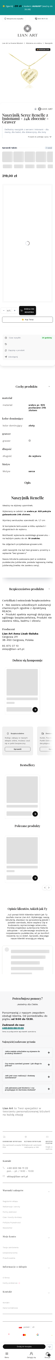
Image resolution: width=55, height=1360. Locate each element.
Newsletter (7, 1228)
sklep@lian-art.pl (13, 649)
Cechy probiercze (10, 1283)
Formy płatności (10, 1212)
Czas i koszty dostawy (12, 1217)
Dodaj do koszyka (29, 310)
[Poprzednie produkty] (45, 887)
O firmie (6, 1278)
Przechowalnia (9, 1258)
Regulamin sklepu (10, 1201)
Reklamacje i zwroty (11, 1207)
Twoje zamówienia (11, 1248)
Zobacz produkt (35, 709)
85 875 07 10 (10, 645)
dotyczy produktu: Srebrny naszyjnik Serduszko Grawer (28, 964)
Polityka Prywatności (12, 1223)
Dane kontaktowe (10, 1308)
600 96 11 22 (43, 19)
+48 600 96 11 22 (17, 1168)
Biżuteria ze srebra (34, 43)
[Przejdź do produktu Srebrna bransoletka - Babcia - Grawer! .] (22, 684)
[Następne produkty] (49, 887)
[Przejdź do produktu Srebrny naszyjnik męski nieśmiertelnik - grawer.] (22, 791)
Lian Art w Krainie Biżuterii (12, 43)
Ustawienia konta (10, 1253)
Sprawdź (17, 749)
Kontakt (6, 1303)
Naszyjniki (49, 43)
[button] (27, 386)
